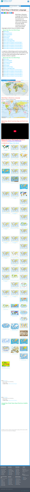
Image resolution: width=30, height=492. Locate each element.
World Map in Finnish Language (6, 182)
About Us (24, 477)
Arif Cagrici (6, 380)
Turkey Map (9, 476)
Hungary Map (18, 472)
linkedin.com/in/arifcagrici (12, 383)
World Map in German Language (7, 448)
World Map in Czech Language (15, 167)
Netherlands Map (17, 476)
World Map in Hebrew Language (24, 197)
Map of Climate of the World (5, 352)
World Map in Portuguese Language (15, 265)
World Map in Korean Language (15, 228)
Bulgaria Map (3, 472)
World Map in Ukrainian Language (6, 296)
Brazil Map (10, 483)
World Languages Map (6, 434)
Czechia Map (10, 473)
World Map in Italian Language (7, 437)
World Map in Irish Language (23, 213)
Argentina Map (11, 484)
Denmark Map (3, 485)
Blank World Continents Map (5, 343)
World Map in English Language (6, 174)
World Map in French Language (7, 451)
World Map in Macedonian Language (15, 242)
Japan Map (10, 472)
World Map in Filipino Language (7, 454)
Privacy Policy (25, 478)
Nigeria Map (17, 470)
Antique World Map (23, 337)
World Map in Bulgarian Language (6, 159)
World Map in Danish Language (24, 167)
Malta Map (17, 471)
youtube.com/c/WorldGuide (14, 141)
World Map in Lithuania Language (6, 242)
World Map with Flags (14, 316)
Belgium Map (3, 479)
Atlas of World (23, 315)
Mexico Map (3, 470)
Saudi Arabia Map (11, 471)
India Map (2, 473)
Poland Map (10, 474)
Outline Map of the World (15, 330)
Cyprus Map (17, 474)
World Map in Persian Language (15, 257)
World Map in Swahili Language (24, 280)
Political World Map (5, 309)
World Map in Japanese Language (6, 228)
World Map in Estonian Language (7, 455)
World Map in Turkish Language (24, 288)
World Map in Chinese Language (24, 159)
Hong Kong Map (11, 470)
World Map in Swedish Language (15, 288)
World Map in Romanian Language (24, 265)
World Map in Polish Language (23, 257)
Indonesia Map (18, 484)
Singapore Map (3, 471)
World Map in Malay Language (24, 242)
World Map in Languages (24, 227)
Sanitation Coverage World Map (15, 308)
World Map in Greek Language (5, 197)
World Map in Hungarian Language (24, 205)
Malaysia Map (3, 484)
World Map (4, 81)
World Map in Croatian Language (6, 167)
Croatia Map (17, 483)
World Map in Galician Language (24, 182)
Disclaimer (24, 479)
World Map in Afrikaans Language (6, 150)
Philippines (2, 474)
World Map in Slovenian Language (6, 280)
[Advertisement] (8, 19)
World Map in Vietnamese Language (15, 296)
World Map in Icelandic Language (6, 213)
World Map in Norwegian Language (6, 257)
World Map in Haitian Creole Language (14, 197)
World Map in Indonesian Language (15, 213)
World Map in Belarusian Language (24, 151)
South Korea (17, 473)
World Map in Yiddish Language (24, 302)
